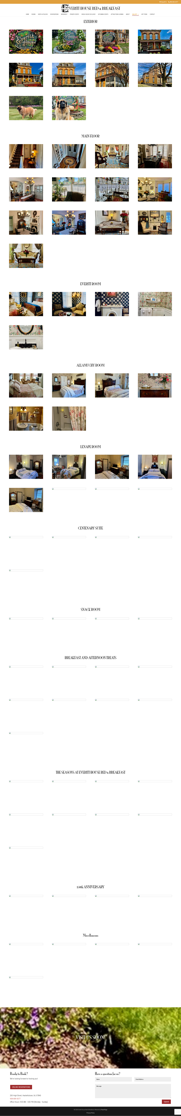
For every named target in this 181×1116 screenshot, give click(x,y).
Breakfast (64, 14)
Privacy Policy (90, 1113)
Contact (152, 14)
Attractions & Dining (117, 14)
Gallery (134, 14)
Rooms (34, 14)
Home (27, 14)
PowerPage (104, 1109)
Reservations (54, 14)
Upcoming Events (103, 14)
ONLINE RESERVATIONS (21, 1087)
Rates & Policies (43, 14)
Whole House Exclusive (88, 14)
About (128, 14)
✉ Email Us (163, 2)
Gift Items (144, 14)
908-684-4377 (174, 2)
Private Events (74, 14)
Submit (166, 1102)
